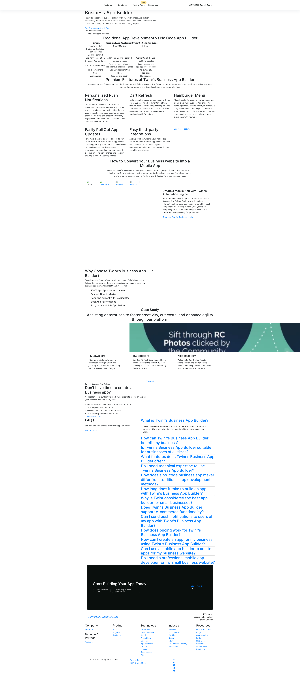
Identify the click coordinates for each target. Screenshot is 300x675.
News (171, 641)
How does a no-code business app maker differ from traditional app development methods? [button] (177, 479)
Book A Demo (206, 5)
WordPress (145, 629)
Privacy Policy (136, 660)
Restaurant (173, 646)
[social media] (173, 659)
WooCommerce (147, 632)
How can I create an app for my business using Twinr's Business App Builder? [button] (176, 541)
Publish (133, 184)
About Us (89, 629)
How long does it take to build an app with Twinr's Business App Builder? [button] (173, 491)
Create (90, 184)
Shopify (144, 635)
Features (108, 5)
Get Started (194, 5)
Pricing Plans (139, 4)
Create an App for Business (175, 217)
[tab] (91, 183)
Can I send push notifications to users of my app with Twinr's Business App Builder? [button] (176, 521)
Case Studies (202, 635)
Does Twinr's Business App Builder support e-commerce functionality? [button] (172, 509)
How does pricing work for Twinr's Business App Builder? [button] (171, 532)
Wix (142, 655)
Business (172, 629)
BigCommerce (147, 643)
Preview (119, 184)
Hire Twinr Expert (94, 416)
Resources (153, 5)
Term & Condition (138, 663)
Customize (104, 184)
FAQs (198, 638)
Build (115, 629)
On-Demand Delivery (178, 643)
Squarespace (146, 652)
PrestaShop (146, 638)
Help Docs (201, 641)
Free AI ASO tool (203, 629)
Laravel (144, 646)
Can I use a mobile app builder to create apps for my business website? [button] (176, 550)
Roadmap (200, 649)
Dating (171, 638)
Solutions (122, 5)
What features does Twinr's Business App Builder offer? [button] (177, 458)
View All (150, 381)
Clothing (172, 635)
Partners (88, 642)
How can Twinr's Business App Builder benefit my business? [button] (174, 440)
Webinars (200, 643)
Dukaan (144, 649)
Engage (116, 632)
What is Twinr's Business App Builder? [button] (174, 420)
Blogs (198, 632)
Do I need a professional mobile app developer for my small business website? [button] (178, 560)
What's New (201, 646)
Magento (144, 641)
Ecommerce (174, 632)
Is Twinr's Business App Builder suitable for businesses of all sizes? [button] (176, 449)
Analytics (117, 635)
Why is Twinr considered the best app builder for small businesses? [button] (174, 500)
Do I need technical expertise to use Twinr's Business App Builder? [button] (173, 468)
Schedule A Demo (103, 28)
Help (191, 217)
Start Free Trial (197, 586)
